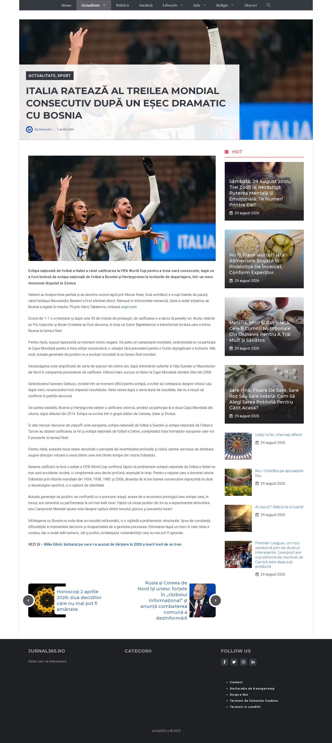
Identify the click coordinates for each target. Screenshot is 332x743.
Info (196, 5)
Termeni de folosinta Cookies (254, 700)
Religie (222, 5)
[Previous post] (28, 600)
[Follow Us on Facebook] (224, 662)
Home (66, 5)
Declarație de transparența (252, 688)
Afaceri (250, 5)
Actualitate (90, 5)
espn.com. (129, 307)
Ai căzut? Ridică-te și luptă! (279, 507)
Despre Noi (239, 694)
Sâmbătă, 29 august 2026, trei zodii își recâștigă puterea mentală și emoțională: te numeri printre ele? (259, 193)
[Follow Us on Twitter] (234, 662)
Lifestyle (170, 5)
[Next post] (215, 600)
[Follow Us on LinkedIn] (253, 662)
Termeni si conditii (245, 706)
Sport (64, 76)
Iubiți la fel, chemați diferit (278, 435)
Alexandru (45, 129)
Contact (236, 682)
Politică (122, 5)
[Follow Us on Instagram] (243, 662)
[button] (269, 5)
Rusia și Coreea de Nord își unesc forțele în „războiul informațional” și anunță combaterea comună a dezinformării (162, 600)
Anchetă (146, 5)
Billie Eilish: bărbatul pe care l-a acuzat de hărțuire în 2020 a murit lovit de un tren (112, 544)
